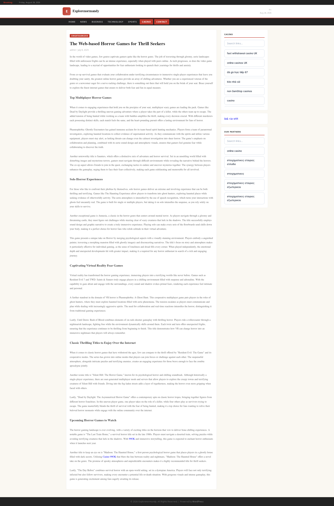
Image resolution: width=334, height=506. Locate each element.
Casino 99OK (109, 456)
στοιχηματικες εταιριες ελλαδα (241, 162)
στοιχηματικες (235, 173)
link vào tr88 (231, 118)
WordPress (198, 501)
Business (97, 21)
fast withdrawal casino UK (242, 53)
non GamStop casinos (239, 91)
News (83, 21)
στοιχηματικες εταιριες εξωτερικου (241, 184)
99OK (132, 438)
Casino (146, 21)
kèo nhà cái (233, 81)
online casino (234, 150)
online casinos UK (237, 62)
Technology (115, 21)
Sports (132, 21)
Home (72, 21)
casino (230, 100)
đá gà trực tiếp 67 (237, 72)
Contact (161, 21)
